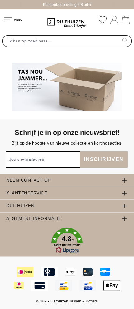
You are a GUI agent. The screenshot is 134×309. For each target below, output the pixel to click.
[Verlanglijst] (102, 20)
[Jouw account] (114, 20)
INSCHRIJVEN (104, 159)
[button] (67, 240)
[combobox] (60, 41)
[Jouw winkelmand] (126, 20)
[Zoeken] (125, 41)
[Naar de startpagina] (67, 23)
